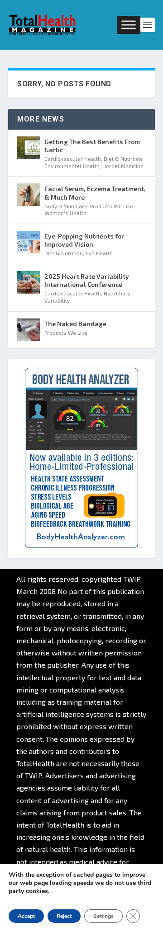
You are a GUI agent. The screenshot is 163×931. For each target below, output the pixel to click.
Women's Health (65, 213)
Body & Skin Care (65, 206)
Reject (64, 916)
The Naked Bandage (75, 323)
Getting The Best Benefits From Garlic (92, 146)
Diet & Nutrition (123, 158)
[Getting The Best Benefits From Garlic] (28, 147)
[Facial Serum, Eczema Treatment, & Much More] (28, 194)
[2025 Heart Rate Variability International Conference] (28, 282)
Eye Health (99, 253)
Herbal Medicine (123, 166)
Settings (103, 916)
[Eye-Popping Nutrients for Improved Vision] (28, 242)
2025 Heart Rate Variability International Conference (86, 280)
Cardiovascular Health (72, 158)
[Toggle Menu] (128, 24)
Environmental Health (72, 166)
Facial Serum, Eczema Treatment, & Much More (95, 193)
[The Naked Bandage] (28, 329)
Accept (26, 916)
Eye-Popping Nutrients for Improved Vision (84, 240)
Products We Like (111, 206)
